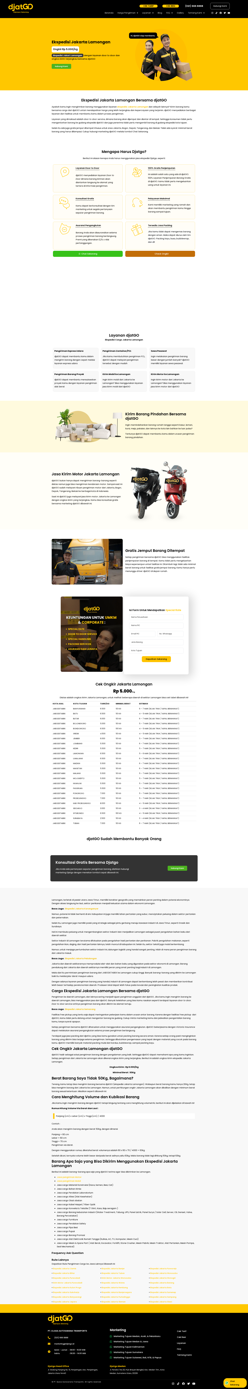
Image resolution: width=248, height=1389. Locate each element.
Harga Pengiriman (126, 12)
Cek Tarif (181, 1331)
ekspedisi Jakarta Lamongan (132, 106)
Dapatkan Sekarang (156, 659)
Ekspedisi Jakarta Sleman (114, 1301)
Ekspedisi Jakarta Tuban (113, 1273)
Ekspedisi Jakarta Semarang (80, 1009)
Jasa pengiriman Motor (69, 1177)
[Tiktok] (216, 13)
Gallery (180, 12)
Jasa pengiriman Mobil (69, 1181)
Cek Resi (181, 1337)
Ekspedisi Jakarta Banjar (113, 1268)
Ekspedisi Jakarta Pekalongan (81, 958)
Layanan (146, 12)
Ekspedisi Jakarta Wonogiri (163, 1278)
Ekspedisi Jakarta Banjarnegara (117, 1292)
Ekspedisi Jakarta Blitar (64, 1273)
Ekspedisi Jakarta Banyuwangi (67, 1297)
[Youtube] (229, 13)
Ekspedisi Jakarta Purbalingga (116, 1297)
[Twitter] (225, 13)
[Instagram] (212, 13)
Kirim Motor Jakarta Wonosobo (116, 1278)
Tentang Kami (195, 12)
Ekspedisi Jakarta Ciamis (64, 1268)
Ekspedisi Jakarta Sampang (163, 1297)
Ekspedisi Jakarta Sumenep (163, 1292)
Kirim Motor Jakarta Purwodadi (67, 1282)
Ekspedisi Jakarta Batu (161, 1287)
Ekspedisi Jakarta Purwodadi (66, 1278)
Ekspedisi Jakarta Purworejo (163, 1268)
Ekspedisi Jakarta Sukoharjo (66, 1292)
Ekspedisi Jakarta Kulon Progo (67, 1287)
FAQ (168, 12)
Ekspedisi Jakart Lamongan (67, 55)
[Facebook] (221, 13)
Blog (160, 12)
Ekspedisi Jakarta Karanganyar (81, 908)
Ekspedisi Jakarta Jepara (65, 1301)
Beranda (109, 12)
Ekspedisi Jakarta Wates (113, 1282)
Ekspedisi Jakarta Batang (162, 1282)
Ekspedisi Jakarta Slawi (161, 1301)
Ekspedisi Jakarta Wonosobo (164, 1273)
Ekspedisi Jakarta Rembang (115, 1287)
